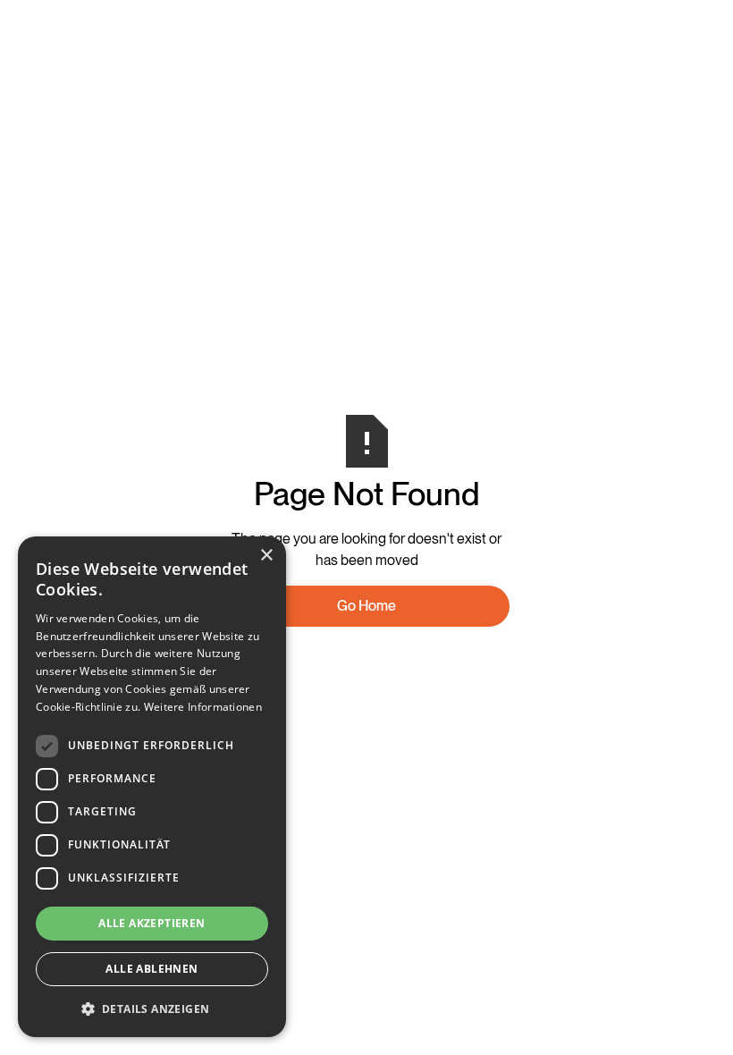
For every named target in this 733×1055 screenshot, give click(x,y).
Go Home (366, 605)
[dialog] (152, 786)
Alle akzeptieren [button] (151, 923)
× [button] (266, 555)
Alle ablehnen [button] (151, 968)
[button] (152, 1008)
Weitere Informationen (203, 706)
